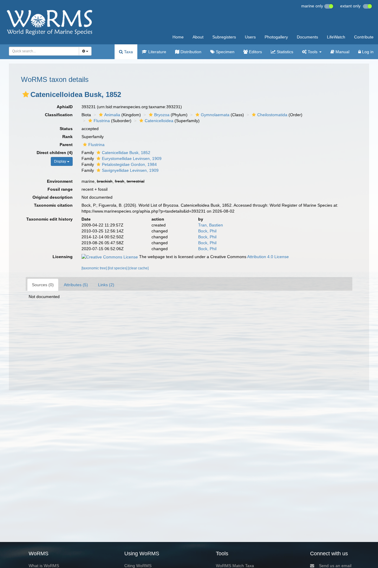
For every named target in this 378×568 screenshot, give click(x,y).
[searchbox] (42, 51)
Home (178, 37)
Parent (66, 144)
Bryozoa (162, 114)
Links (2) (106, 284)
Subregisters (224, 37)
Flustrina (102, 120)
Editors (255, 51)
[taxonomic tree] (95, 268)
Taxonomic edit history (49, 219)
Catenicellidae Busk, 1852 (126, 152)
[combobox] (44, 51)
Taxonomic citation (53, 205)
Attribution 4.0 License (268, 256)
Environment (60, 181)
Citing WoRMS (137, 565)
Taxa (128, 51)
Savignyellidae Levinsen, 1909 (130, 170)
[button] (25, 94)
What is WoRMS (44, 565)
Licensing (63, 256)
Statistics (284, 51)
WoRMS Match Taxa (235, 565)
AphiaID (65, 106)
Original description (52, 197)
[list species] (118, 268)
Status (66, 128)
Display (60, 161)
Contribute (364, 37)
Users (250, 37)
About (198, 37)
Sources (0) (43, 284)
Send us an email (335, 565)
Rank (67, 136)
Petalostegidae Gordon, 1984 (129, 164)
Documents (307, 37)
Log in (367, 51)
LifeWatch (336, 37)
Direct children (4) (55, 152)
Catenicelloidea (159, 120)
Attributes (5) (76, 284)
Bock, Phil (207, 231)
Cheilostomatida (272, 114)
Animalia (112, 114)
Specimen (224, 51)
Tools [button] (313, 51)
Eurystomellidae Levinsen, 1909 (132, 158)
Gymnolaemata (215, 114)
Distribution (190, 51)
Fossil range (60, 189)
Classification (59, 114)
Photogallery (276, 37)
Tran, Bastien (210, 225)
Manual (341, 51)
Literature (156, 51)
